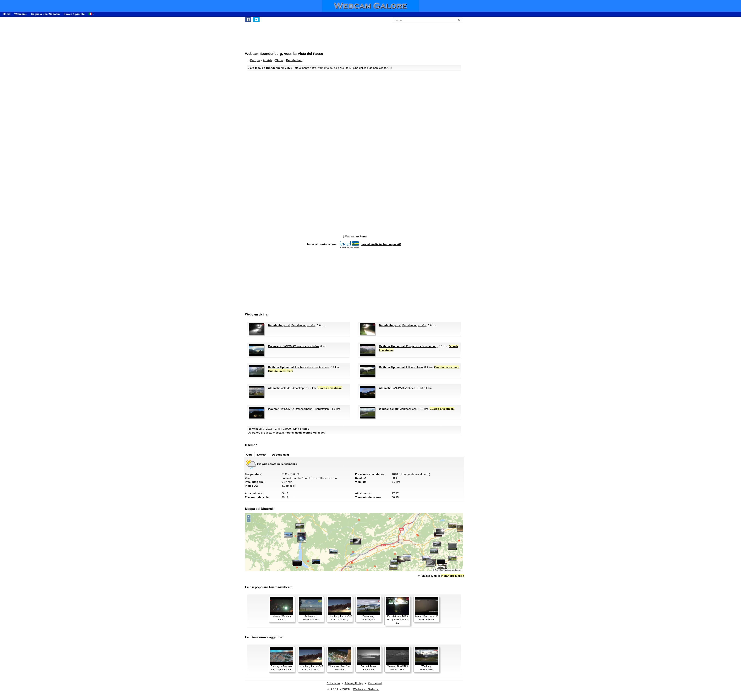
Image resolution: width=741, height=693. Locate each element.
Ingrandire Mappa (452, 575)
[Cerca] (459, 20)
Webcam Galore (366, 689)
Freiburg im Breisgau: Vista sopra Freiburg (282, 668)
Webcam (19, 13)
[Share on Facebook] (248, 19)
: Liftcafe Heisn (401, 367)
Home (6, 13)
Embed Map (429, 575)
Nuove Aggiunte (74, 13)
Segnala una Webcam (45, 13)
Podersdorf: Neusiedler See (311, 618)
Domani (262, 454)
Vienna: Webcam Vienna (282, 618)
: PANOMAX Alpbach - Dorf (401, 387)
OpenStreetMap (442, 570)
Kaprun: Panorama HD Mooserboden (426, 618)
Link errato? (301, 428)
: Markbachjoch (398, 408)
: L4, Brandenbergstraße (291, 325)
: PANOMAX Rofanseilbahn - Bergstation (298, 408)
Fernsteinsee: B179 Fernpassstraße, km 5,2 (397, 619)
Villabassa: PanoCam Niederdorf (339, 668)
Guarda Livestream (280, 370)
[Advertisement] (339, 35)
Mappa (349, 236)
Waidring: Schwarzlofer (426, 668)
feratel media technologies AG (381, 244)
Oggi (249, 454)
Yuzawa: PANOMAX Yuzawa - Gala (397, 668)
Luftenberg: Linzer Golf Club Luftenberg (340, 618)
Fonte (363, 236)
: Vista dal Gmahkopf (286, 387)
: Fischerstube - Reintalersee (298, 367)
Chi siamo (333, 683)
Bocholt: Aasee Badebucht (368, 668)
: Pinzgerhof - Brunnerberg (408, 346)
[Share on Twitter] (256, 19)
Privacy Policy (354, 683)
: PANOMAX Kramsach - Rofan (293, 346)
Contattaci (375, 683)
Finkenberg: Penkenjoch (368, 618)
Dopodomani (280, 454)
